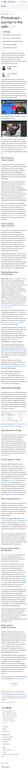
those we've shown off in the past (14, 215)
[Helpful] (10, 14)
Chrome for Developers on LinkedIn (10, 754)
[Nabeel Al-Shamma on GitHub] (8, 69)
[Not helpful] (12, 14)
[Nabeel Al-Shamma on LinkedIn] (10, 69)
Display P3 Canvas (6, 482)
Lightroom (23, 254)
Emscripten (23, 279)
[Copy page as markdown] (14, 27)
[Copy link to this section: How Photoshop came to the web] (15, 226)
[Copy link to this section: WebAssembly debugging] (22, 388)
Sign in (24, 1)
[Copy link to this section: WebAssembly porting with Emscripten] (14, 274)
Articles (3, 6)
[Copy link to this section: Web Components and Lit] (22, 499)
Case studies (5, 741)
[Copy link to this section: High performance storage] (22, 430)
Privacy (6, 763)
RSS (3, 756)
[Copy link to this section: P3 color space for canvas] (22, 460)
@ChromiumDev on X (7, 749)
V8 (9, 564)
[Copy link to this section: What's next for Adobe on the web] (16, 627)
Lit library (15, 520)
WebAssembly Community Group (14, 351)
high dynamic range (14, 494)
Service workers (5, 555)
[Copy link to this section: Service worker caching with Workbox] (13, 550)
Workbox (11, 603)
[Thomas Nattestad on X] (8, 76)
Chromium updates (6, 739)
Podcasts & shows (6, 744)
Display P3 (12, 480)
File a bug (4, 729)
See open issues (5, 731)
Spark (16, 254)
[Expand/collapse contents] (11, 32)
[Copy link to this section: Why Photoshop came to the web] (15, 160)
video (13, 118)
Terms (2, 763)
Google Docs (4, 203)
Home (2, 11)
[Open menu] (2, 1)
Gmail (22, 234)
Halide (22, 377)
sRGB (10, 466)
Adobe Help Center (19, 678)
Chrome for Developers (7, 737)
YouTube (4, 752)
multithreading (14, 339)
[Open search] (18, 2)
